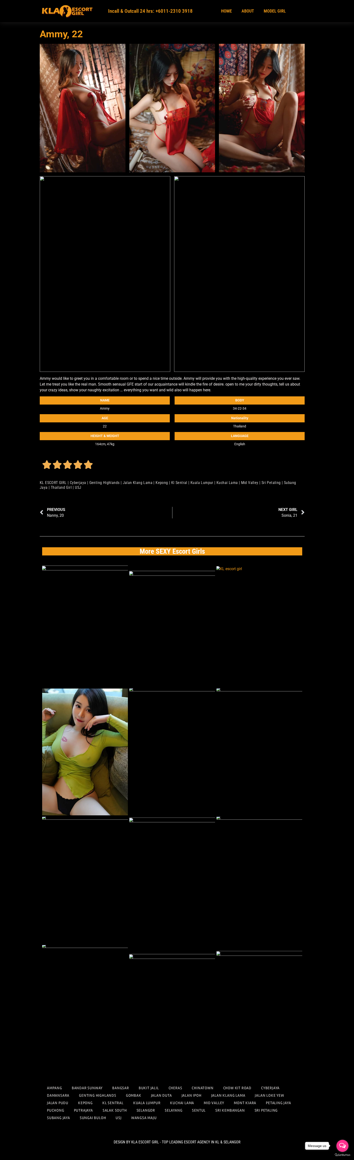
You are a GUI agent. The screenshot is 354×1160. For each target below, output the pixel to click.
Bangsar (120, 1088)
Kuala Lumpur (201, 482)
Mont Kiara (245, 1103)
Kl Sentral (179, 482)
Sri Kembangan (230, 1110)
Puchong (55, 1110)
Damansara (58, 1095)
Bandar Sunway (87, 1088)
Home (226, 10)
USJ (78, 487)
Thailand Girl (61, 487)
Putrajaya (83, 1110)
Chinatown (202, 1088)
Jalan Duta (161, 1095)
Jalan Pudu (57, 1103)
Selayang (173, 1110)
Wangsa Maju (144, 1117)
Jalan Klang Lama (137, 482)
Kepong (162, 482)
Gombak (133, 1095)
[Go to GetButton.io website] (342, 1155)
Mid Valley (249, 482)
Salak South (115, 1110)
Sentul (199, 1110)
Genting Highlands (104, 482)
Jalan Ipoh (192, 1095)
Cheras (175, 1088)
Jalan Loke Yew (269, 1095)
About (248, 10)
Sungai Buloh (93, 1117)
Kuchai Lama (227, 482)
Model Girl (275, 10)
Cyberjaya (78, 482)
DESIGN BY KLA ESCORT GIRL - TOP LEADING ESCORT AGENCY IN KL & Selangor (177, 1142)
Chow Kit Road (237, 1088)
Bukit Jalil (149, 1088)
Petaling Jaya (278, 1103)
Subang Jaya (58, 1117)
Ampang (54, 1088)
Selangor (146, 1110)
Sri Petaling (271, 482)
